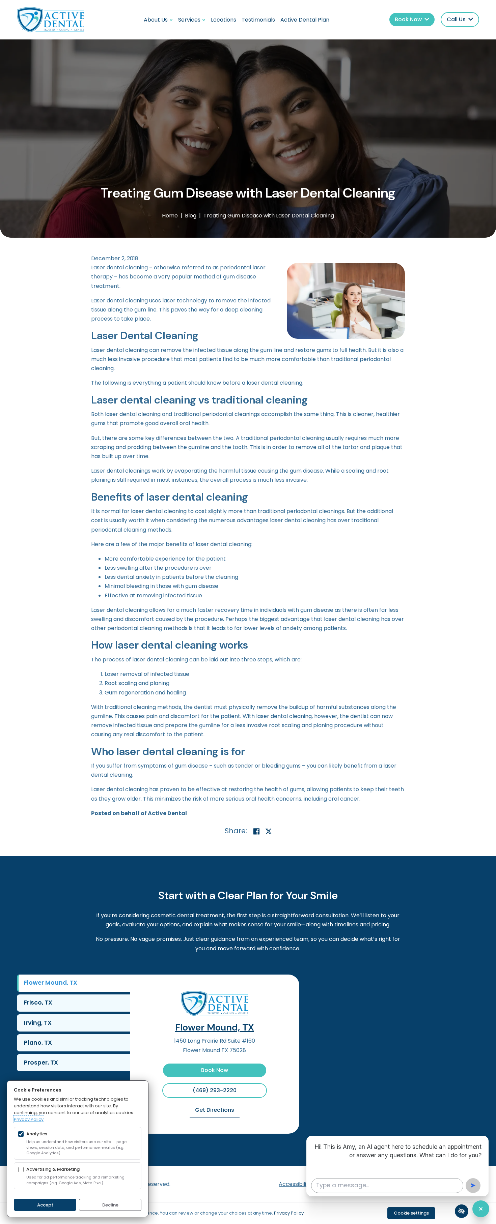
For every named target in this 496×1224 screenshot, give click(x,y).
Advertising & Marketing (53, 1169)
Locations (223, 20)
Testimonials (258, 20)
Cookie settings (411, 1213)
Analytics (36, 1134)
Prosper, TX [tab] (41, 1062)
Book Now (214, 1070)
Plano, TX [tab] (38, 1043)
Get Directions (217, 1110)
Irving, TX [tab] (38, 1023)
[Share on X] (268, 832)
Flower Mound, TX (214, 1027)
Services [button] (189, 20)
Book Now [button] (408, 19)
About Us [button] (156, 20)
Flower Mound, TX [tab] (50, 983)
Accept (45, 1205)
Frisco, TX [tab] (38, 1002)
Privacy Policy (29, 1119)
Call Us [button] (456, 19)
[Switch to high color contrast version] (461, 1211)
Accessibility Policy (303, 1184)
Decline (110, 1205)
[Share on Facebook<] (256, 832)
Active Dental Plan (304, 20)
